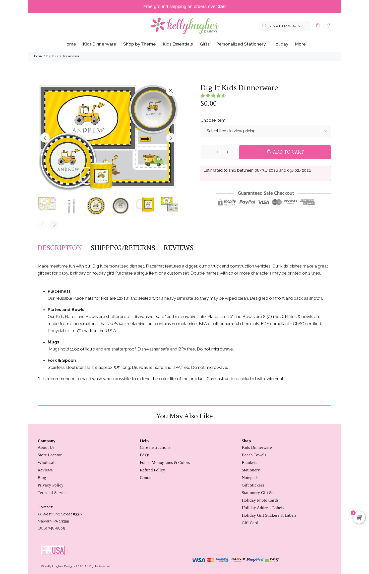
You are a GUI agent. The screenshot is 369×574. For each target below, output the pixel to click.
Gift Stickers (253, 485)
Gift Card (250, 522)
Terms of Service (53, 492)
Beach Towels (254, 455)
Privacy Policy (51, 485)
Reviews (45, 470)
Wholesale (47, 462)
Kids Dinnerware (257, 447)
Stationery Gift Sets (259, 492)
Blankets (249, 462)
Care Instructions (155, 447)
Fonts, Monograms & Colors (165, 462)
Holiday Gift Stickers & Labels (269, 515)
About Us (46, 447)
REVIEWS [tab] (179, 247)
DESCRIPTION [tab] (60, 247)
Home (37, 56)
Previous (45, 138)
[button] (213, 95)
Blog (42, 477)
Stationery (251, 470)
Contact (147, 477)
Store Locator (50, 455)
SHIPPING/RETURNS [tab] (123, 247)
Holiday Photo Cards (260, 500)
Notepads (250, 477)
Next (171, 138)
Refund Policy (152, 470)
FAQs (145, 455)
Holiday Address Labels (263, 507)
